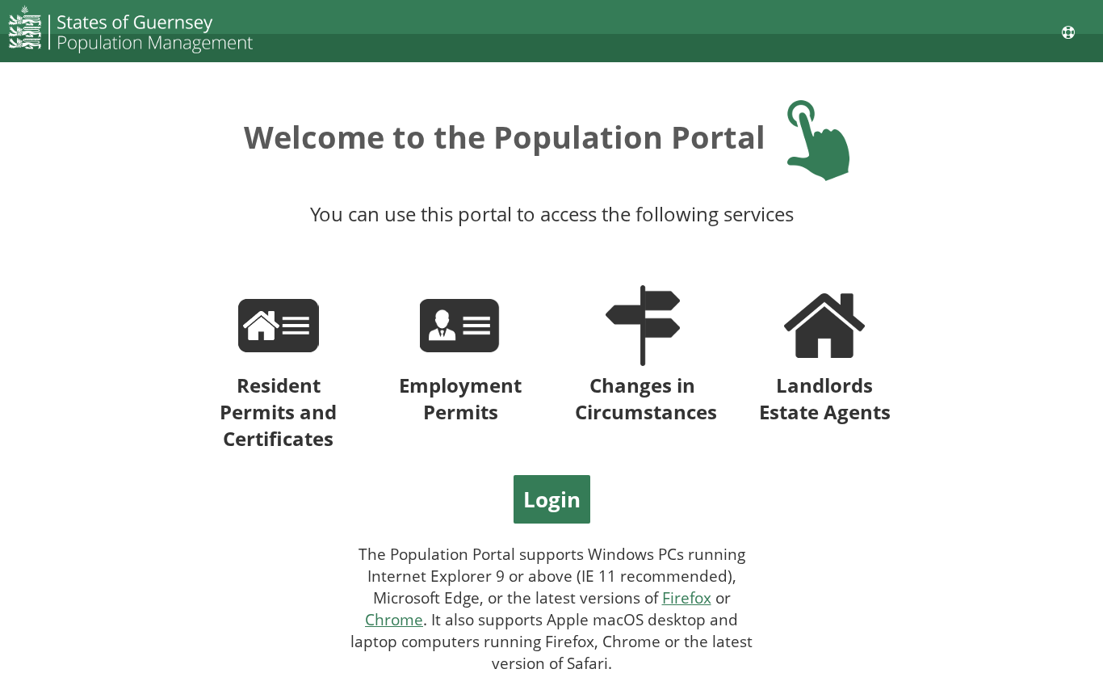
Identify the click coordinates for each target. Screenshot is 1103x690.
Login (552, 499)
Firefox (686, 597)
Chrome (394, 619)
